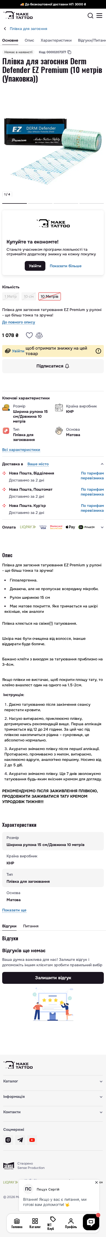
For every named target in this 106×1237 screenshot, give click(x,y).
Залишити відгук (53, 978)
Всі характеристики (21, 449)
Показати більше (66, 265)
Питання (31, 926)
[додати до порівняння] (39, 335)
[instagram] (8, 1140)
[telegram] (20, 1140)
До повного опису (18, 322)
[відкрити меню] (99, 15)
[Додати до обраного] (29, 335)
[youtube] (32, 1140)
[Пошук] (90, 15)
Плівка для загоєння (28, 28)
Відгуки (9, 926)
